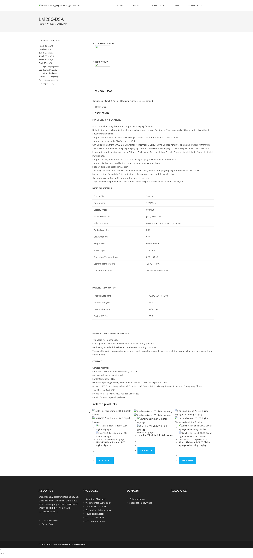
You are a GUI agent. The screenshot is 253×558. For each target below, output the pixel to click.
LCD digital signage (128, 101)
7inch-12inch (44, 63)
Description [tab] (101, 107)
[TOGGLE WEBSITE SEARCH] (211, 5)
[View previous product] (96, 43)
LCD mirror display (47, 73)
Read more (105, 460)
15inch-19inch (45, 46)
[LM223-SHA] (102, 52)
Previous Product (106, 43)
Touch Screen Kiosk (47, 80)
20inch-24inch (45, 49)
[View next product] (109, 61)
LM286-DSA (62, 24)
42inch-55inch (101, 439)
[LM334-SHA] (102, 70)
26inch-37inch (111, 101)
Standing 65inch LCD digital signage (155, 435)
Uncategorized (146, 101)
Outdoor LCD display (48, 76)
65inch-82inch (45, 59)
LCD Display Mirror (47, 70)
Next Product (101, 61)
